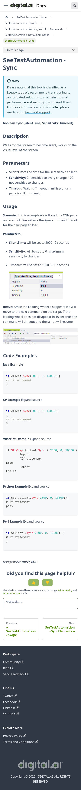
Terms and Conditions (18, 742)
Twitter (8, 696)
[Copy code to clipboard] (73, 375)
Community (11, 662)
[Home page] (6, 17)
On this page (14, 50)
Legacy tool (15, 92)
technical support (37, 112)
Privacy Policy (65, 590)
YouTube (9, 714)
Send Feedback (13, 674)
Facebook (10, 702)
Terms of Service (12, 593)
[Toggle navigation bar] (6, 5)
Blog (6, 668)
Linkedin (9, 708)
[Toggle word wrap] (66, 450)
